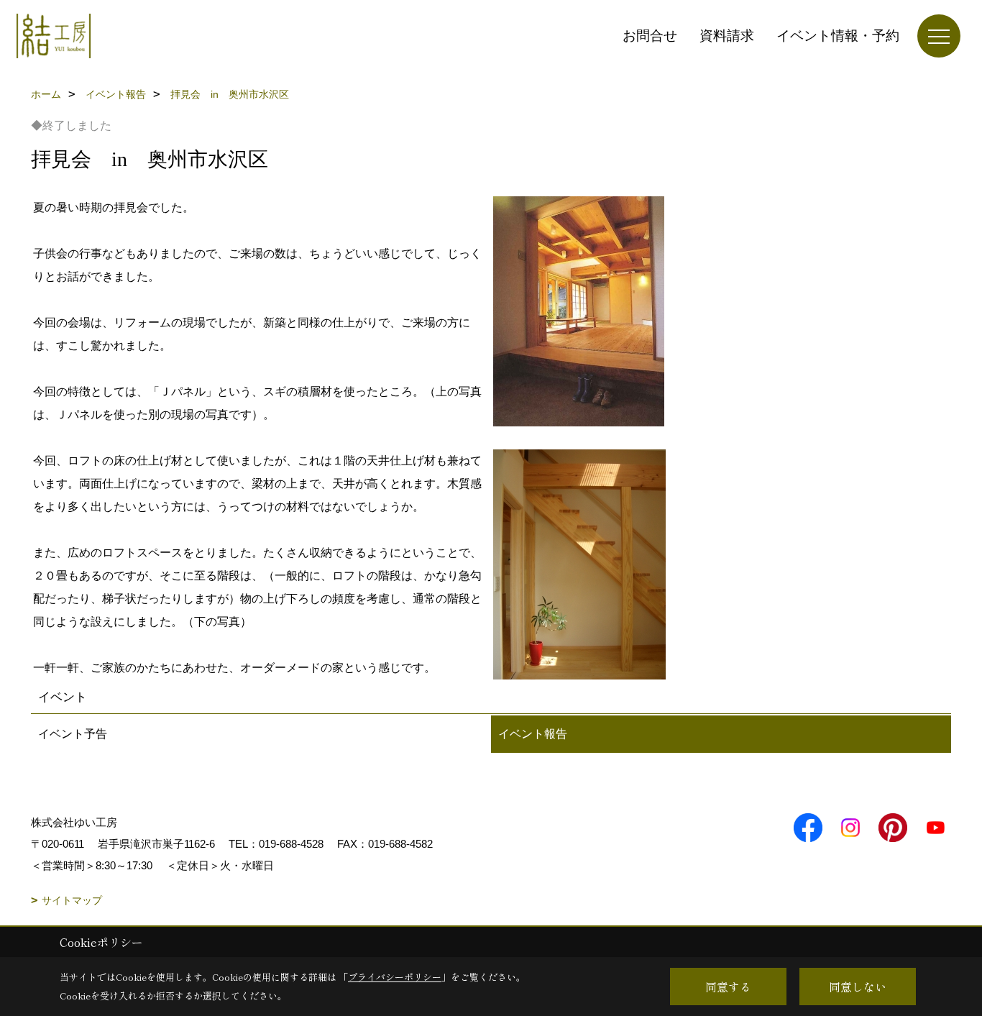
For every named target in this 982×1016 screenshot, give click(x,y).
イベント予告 (72, 734)
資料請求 (726, 35)
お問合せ (650, 35)
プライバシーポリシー (394, 977)
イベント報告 (532, 734)
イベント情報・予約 (837, 35)
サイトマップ (72, 900)
